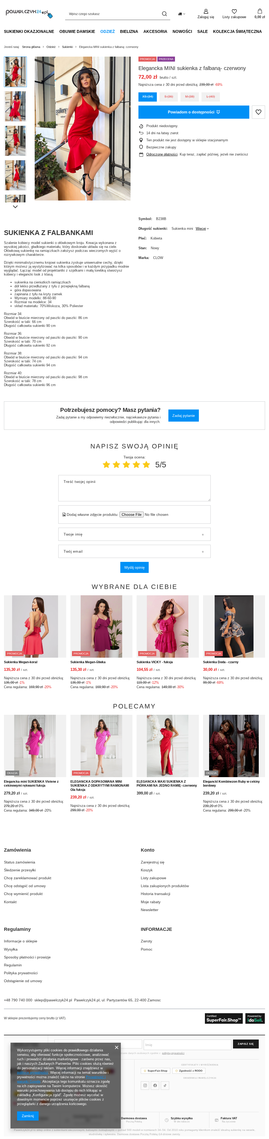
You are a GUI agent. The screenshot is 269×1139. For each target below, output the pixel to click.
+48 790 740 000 (18, 1000)
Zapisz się (246, 1043)
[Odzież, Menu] (117, 31)
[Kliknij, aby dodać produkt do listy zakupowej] (258, 112)
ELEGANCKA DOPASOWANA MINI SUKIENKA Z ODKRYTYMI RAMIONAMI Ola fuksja (99, 786)
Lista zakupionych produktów (165, 886)
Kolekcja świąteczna (237, 31)
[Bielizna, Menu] (140, 31)
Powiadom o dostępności (191, 112)
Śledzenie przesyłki (20, 870)
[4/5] (136, 464)
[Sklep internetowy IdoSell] (235, 1018)
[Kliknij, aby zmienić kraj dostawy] (181, 14)
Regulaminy (17, 929)
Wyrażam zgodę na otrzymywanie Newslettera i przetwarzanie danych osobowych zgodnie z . (123, 1053)
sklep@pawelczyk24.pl (53, 1000)
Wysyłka (11, 949)
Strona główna (31, 46)
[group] (83, 129)
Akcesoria (155, 31)
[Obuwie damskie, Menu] (97, 31)
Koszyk (147, 870)
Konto (147, 850)
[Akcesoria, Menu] (170, 31)
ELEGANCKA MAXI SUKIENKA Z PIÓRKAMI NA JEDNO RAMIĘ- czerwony (167, 784)
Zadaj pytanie (183, 415)
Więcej (201, 229)
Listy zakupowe (153, 878)
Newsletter (149, 910)
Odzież (107, 31)
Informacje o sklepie (20, 941)
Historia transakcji (155, 894)
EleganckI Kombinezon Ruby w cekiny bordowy (231, 784)
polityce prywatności (32, 1073)
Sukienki (67, 46)
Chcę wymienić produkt (23, 894)
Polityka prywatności (21, 973)
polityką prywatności (173, 1053)
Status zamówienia (19, 862)
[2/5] (116, 464)
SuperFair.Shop (157, 1070)
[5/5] (146, 464)
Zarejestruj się (152, 862)
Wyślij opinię (134, 567)
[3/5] (126, 464)
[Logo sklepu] (29, 13)
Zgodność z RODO (191, 1070)
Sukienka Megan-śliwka (88, 662)
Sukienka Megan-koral (20, 662)
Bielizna (129, 31)
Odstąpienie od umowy (23, 981)
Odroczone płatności (162, 154)
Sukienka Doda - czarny (221, 662)
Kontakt (10, 902)
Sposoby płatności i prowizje (27, 957)
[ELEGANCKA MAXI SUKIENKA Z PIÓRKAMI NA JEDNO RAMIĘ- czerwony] (168, 746)
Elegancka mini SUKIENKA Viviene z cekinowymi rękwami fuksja (31, 784)
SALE (202, 31)
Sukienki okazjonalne (29, 31)
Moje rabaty (151, 902)
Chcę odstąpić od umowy (25, 886)
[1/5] (106, 464)
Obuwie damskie (77, 31)
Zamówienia (17, 850)
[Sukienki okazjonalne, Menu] (56, 31)
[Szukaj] (164, 14)
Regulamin (13, 965)
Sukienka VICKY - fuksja (155, 662)
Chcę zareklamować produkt (27, 878)
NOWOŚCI (182, 31)
